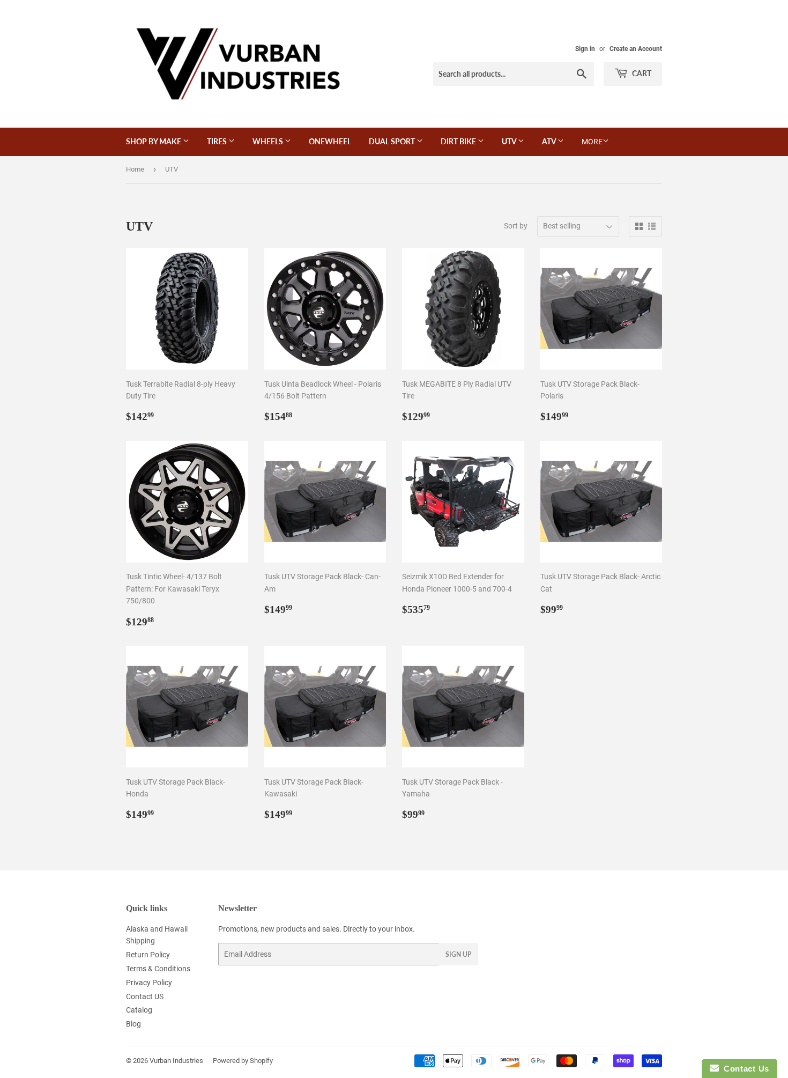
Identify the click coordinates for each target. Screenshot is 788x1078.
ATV (549, 141)
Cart (640, 73)
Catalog (139, 1010)
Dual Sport (393, 141)
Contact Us (744, 1068)
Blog (133, 1024)
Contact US (144, 996)
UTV (510, 141)
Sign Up (458, 954)
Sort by (515, 225)
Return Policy (148, 954)
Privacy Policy (149, 982)
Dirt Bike (459, 141)
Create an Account (635, 49)
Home (135, 169)
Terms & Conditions (158, 968)
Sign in (585, 49)
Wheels (268, 141)
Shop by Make (154, 141)
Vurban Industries (176, 1061)
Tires (217, 141)
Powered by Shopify (243, 1061)
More (592, 141)
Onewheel (330, 141)
